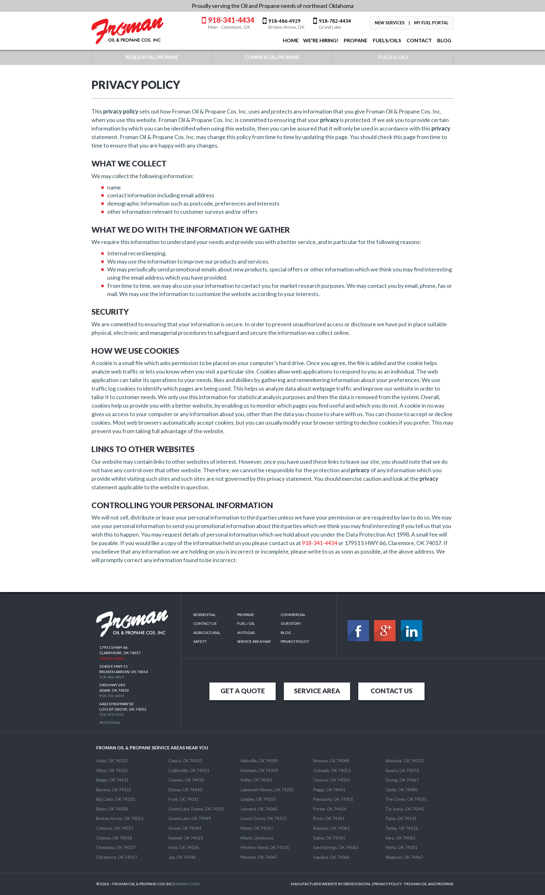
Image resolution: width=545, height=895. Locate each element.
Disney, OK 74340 (185, 789)
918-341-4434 (231, 22)
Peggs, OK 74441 (329, 789)
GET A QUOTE (242, 690)
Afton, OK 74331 (112, 770)
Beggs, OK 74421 (112, 779)
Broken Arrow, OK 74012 (120, 818)
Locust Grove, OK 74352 (264, 818)
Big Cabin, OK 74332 (115, 799)
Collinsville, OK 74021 (188, 770)
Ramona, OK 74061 (331, 828)
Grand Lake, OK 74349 (189, 818)
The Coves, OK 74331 (406, 799)
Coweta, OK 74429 (186, 779)
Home (290, 40)
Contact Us (204, 623)
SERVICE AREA (317, 690)
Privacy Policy (295, 641)
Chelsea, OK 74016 (114, 837)
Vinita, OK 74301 (401, 847)
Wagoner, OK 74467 (404, 857)
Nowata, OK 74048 (331, 760)
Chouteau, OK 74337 (116, 847)
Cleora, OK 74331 (185, 760)
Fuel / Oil (246, 623)
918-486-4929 (286, 23)
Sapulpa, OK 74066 (331, 857)
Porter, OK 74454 (329, 808)
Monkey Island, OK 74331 (265, 847)
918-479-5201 (111, 714)
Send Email (109, 722)
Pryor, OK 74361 (329, 818)
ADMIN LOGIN (187, 883)
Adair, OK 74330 (111, 760)
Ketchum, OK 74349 (259, 770)
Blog (286, 632)
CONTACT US (392, 690)
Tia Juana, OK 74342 (405, 808)
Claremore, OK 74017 (116, 857)
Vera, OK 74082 (400, 837)
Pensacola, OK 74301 (333, 799)
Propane (355, 40)
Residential (204, 614)
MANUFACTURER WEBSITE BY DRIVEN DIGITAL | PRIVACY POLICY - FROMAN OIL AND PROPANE (372, 883)
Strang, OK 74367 (402, 779)
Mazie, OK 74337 (257, 828)
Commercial (293, 614)
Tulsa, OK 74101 (401, 818)
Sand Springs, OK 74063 (335, 847)
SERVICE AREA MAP (254, 641)
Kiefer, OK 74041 (256, 779)
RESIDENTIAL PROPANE (152, 57)
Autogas (246, 632)
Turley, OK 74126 (401, 828)
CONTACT (419, 40)
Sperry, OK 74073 (402, 770)
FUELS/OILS (386, 40)
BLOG (443, 40)
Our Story (291, 623)
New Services (390, 22)
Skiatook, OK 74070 (404, 760)
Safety (200, 641)
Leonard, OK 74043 (259, 808)
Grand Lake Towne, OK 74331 (196, 808)
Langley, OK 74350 (258, 799)
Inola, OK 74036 (183, 847)
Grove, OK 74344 (185, 828)
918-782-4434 (335, 23)
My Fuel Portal (431, 22)
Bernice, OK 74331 (113, 789)
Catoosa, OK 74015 (114, 828)
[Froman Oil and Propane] (127, 30)
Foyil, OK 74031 (183, 799)
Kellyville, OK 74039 (259, 760)
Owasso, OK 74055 (331, 779)
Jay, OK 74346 (182, 857)
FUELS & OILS (393, 57)
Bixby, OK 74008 (112, 808)
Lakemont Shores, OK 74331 (267, 789)
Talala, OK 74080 (401, 789)
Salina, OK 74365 (329, 837)
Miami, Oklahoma (257, 837)
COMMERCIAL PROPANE (272, 57)
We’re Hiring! (320, 40)
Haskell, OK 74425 (185, 837)
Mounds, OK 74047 (259, 857)
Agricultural (206, 632)
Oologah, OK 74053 (332, 770)
